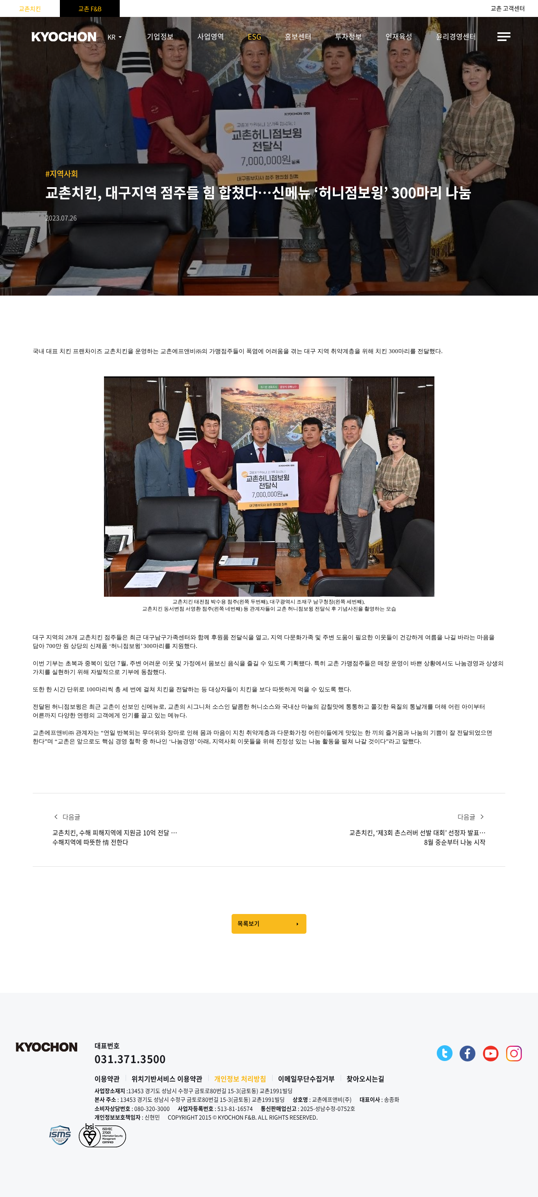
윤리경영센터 (456, 36)
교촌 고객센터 (508, 8)
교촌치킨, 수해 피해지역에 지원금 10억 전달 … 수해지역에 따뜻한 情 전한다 (114, 837)
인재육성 (399, 36)
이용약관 (107, 1078)
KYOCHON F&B (64, 36)
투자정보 (348, 36)
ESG (254, 36)
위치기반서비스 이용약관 (167, 1078)
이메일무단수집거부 (306, 1078)
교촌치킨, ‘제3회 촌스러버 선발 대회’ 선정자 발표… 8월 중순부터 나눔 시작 (417, 837)
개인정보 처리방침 (240, 1078)
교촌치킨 (30, 8)
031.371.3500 (130, 1058)
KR (111, 36)
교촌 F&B (90, 8)
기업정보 (160, 36)
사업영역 (210, 36)
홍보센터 (298, 36)
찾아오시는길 (365, 1078)
